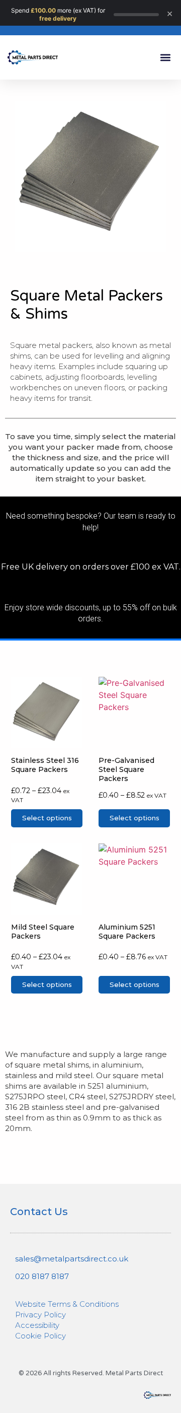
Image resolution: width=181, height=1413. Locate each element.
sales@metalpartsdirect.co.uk (71, 1258)
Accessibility (37, 1325)
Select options (47, 818)
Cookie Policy (40, 1335)
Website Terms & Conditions (67, 1304)
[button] (165, 57)
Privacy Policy (40, 1314)
